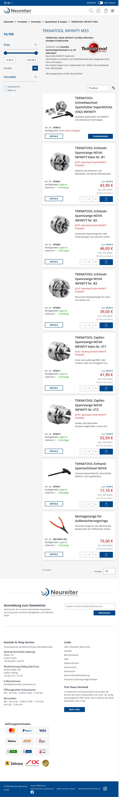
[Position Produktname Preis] (98, 88)
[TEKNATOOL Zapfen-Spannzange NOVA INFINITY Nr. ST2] (59, 414)
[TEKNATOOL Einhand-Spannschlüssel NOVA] (59, 472)
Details (54, 136)
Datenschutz (70, 667)
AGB (66, 659)
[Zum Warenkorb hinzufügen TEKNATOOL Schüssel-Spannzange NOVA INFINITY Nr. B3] (106, 325)
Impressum (69, 671)
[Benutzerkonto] (98, 11)
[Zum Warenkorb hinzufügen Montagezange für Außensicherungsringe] (106, 555)
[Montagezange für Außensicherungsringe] (59, 525)
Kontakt (68, 651)
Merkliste (91, 2)
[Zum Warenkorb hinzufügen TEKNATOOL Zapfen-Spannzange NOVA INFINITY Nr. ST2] (106, 452)
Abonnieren (104, 612)
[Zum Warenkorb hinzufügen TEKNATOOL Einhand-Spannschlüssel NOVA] (106, 504)
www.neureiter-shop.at (66, 788)
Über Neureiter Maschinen (77, 646)
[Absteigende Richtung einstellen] (113, 88)
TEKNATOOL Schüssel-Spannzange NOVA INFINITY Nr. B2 (91, 215)
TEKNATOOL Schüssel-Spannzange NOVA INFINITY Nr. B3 (91, 278)
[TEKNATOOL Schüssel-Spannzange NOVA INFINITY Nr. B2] (59, 225)
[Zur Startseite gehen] (17, 11)
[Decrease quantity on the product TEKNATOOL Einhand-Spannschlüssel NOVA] (82, 504)
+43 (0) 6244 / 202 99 (14, 661)
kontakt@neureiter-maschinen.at (20, 684)
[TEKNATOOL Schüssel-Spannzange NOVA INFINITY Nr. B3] (59, 288)
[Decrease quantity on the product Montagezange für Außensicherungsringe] (82, 555)
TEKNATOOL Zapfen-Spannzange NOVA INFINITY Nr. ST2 (90, 405)
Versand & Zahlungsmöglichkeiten (80, 679)
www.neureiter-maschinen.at (42, 788)
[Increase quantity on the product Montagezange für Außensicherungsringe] (95, 555)
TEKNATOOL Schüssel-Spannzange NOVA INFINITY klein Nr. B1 (91, 152)
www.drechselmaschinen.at (89, 788)
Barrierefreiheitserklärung (77, 675)
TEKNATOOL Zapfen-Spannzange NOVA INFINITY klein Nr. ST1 (90, 342)
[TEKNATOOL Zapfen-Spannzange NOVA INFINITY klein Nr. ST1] (59, 351)
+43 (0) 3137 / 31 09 (13, 675)
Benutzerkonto (71, 655)
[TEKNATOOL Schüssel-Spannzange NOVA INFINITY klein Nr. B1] (59, 162)
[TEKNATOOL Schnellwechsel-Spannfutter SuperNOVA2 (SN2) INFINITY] (59, 110)
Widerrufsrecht (71, 663)
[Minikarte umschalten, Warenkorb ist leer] (105, 10)
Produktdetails (100, 136)
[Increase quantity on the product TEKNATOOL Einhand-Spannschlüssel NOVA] (95, 504)
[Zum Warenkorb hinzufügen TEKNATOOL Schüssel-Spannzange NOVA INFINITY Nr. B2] (106, 262)
